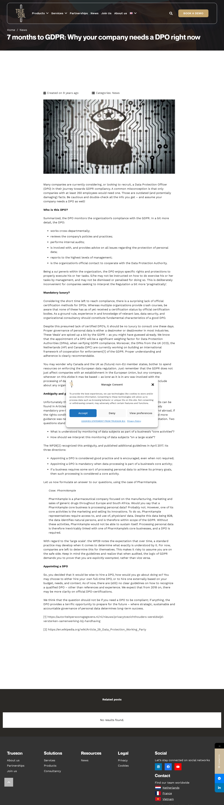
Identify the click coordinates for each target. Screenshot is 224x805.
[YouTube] (177, 766)
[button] (153, 384)
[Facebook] (168, 766)
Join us (12, 771)
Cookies (123, 765)
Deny (112, 413)
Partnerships (15, 765)
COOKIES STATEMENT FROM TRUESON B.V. (103, 421)
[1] (104, 351)
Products (50, 765)
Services (49, 760)
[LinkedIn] (158, 766)
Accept (83, 413)
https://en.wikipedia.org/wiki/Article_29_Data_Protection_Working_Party (97, 629)
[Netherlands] (158, 788)
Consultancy (52, 771)
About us (13, 760)
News (23, 30)
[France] (158, 793)
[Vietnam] (158, 799)
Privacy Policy (134, 421)
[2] (59, 445)
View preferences (141, 413)
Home (11, 30)
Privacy (123, 760)
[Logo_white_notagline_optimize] (21, 13)
